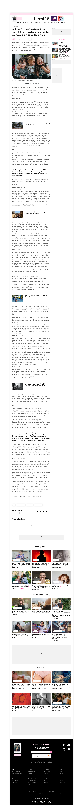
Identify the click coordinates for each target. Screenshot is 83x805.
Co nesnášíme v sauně (32, 778)
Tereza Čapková (18, 519)
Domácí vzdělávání (21, 504)
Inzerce (61, 771)
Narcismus (46, 773)
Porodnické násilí (17, 681)
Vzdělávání (56, 608)
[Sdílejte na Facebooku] (37, 512)
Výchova (16, 581)
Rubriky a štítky (62, 782)
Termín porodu (14, 782)
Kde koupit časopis (63, 778)
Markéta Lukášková (55, 588)
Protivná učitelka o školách (32, 773)
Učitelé (35, 631)
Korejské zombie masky (32, 780)
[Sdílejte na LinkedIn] (43, 512)
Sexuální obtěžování (47, 771)
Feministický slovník (63, 784)
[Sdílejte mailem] (46, 512)
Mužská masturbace (31, 776)
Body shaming (46, 780)
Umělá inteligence (57, 631)
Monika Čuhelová (15, 588)
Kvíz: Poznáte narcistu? (32, 782)
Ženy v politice (46, 785)
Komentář (56, 581)
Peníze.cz (36, 793)
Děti (30, 39)
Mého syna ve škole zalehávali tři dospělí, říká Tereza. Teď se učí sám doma (36, 296)
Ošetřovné (14, 778)
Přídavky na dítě (15, 776)
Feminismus (46, 776)
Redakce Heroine (15, 569)
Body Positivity (37, 681)
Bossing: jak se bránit (31, 785)
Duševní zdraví (37, 581)
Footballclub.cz (53, 793)
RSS (53, 791)
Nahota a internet (58, 702)
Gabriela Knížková (35, 589)
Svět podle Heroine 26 (53, 18)
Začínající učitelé (17, 608)
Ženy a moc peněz (60, 18)
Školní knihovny (37, 608)
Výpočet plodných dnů (16, 771)
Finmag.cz (31, 793)
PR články (61, 780)
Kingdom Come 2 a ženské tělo (33, 784)
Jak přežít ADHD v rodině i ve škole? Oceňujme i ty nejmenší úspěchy (37, 123)
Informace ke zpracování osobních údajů (44, 791)
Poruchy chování (38, 504)
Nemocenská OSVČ (15, 780)
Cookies (30, 791)
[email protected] (41, 494)
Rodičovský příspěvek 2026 (17, 785)
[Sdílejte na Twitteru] (40, 512)
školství (15, 631)
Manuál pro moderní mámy (64, 776)
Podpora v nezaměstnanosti (17, 773)
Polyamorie (46, 782)
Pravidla (34, 791)
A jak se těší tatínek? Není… (32, 771)
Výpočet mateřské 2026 (16, 784)
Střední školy (29, 504)
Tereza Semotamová (35, 710)
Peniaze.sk (47, 793)
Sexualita (45, 778)
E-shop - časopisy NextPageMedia (63, 793)
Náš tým (61, 773)
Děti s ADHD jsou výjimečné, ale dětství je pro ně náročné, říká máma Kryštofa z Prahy (37, 212)
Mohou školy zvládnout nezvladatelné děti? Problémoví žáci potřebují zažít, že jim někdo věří (37, 384)
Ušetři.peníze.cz (41, 793)
